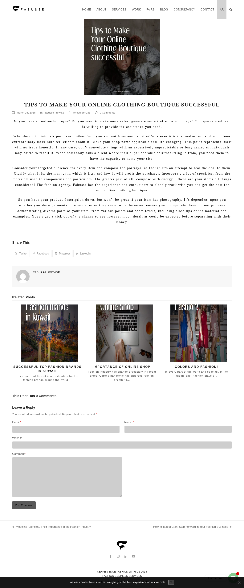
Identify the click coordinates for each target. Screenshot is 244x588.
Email (16, 422)
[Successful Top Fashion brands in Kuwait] (45, 332)
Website (17, 438)
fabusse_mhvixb (54, 112)
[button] (230, 9)
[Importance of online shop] (120, 332)
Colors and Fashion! (196, 366)
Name (129, 422)
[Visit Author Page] (23, 276)
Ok (171, 582)
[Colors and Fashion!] (194, 332)
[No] (239, 582)
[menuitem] (221, 9)
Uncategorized (82, 112)
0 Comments (107, 112)
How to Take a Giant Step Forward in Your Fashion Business (190, 527)
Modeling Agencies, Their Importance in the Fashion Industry (51, 527)
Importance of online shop (121, 366)
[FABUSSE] (122, 550)
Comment (19, 453)
